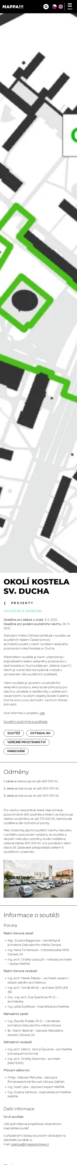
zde (42, 713)
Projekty (22, 603)
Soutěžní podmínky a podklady (25, 721)
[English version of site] (61, 7)
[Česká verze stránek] (54, 7)
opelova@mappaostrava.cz (30, 1144)
